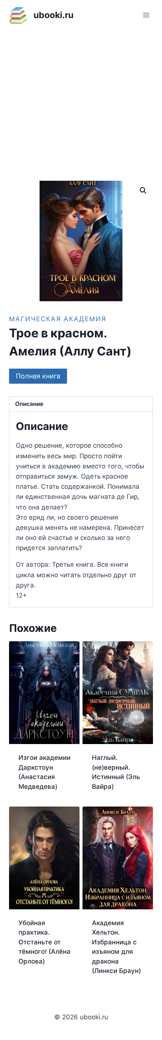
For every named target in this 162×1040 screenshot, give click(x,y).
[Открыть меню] (146, 15)
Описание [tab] (29, 403)
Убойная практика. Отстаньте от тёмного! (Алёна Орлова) (44, 942)
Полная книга (38, 376)
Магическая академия (57, 319)
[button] (143, 190)
